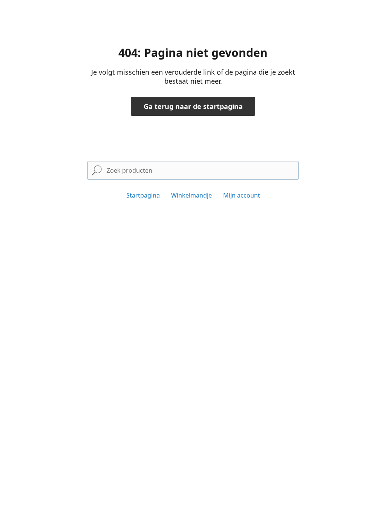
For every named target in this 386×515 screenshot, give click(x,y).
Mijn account (241, 195)
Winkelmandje (191, 195)
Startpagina (143, 195)
